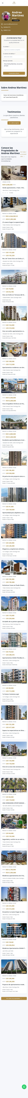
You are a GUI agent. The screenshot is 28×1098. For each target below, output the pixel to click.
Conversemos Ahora (14, 73)
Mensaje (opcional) (7, 60)
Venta (14, 184)
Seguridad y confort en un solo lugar (14, 839)
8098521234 (7, 30)
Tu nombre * (6, 46)
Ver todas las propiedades (23, 154)
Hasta (3, 219)
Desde (3, 216)
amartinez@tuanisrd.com (11, 24)
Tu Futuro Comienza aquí (10, 694)
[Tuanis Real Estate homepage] (14, 3)
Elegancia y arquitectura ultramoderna (15, 549)
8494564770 (7, 27)
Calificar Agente (15, 123)
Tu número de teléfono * (9, 53)
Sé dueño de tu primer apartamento (14, 621)
